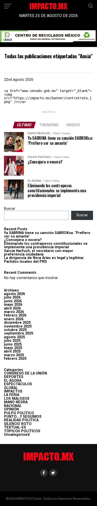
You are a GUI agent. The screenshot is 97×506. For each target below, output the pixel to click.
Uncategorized (17, 434)
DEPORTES (13, 377)
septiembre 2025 (18, 333)
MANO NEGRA (16, 402)
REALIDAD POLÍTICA (21, 420)
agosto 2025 (14, 337)
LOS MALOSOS (16, 398)
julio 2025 (12, 340)
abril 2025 (12, 351)
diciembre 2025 (17, 322)
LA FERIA (11, 395)
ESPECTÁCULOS (18, 384)
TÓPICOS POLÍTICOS (22, 431)
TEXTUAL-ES (15, 427)
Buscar (9, 208)
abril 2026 (12, 308)
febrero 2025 (15, 358)
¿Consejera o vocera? (23, 240)
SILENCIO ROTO (18, 424)
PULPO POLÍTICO (19, 413)
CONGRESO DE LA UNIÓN (25, 373)
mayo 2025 (13, 348)
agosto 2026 (14, 294)
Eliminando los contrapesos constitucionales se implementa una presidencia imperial (46, 245)
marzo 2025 (14, 355)
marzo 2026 (14, 312)
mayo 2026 (13, 304)
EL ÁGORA (12, 380)
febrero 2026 (15, 315)
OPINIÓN (11, 409)
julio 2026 (12, 297)
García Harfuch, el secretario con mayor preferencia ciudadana (38, 252)
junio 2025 (13, 344)
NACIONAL (13, 406)
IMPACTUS (13, 391)
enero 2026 (13, 319)
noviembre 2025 (18, 326)
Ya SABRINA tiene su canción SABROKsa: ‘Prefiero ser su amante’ (47, 234)
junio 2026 (13, 301)
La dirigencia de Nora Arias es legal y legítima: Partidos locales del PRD (44, 260)
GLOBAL (11, 388)
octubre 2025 (15, 330)
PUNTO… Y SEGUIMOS (23, 416)
